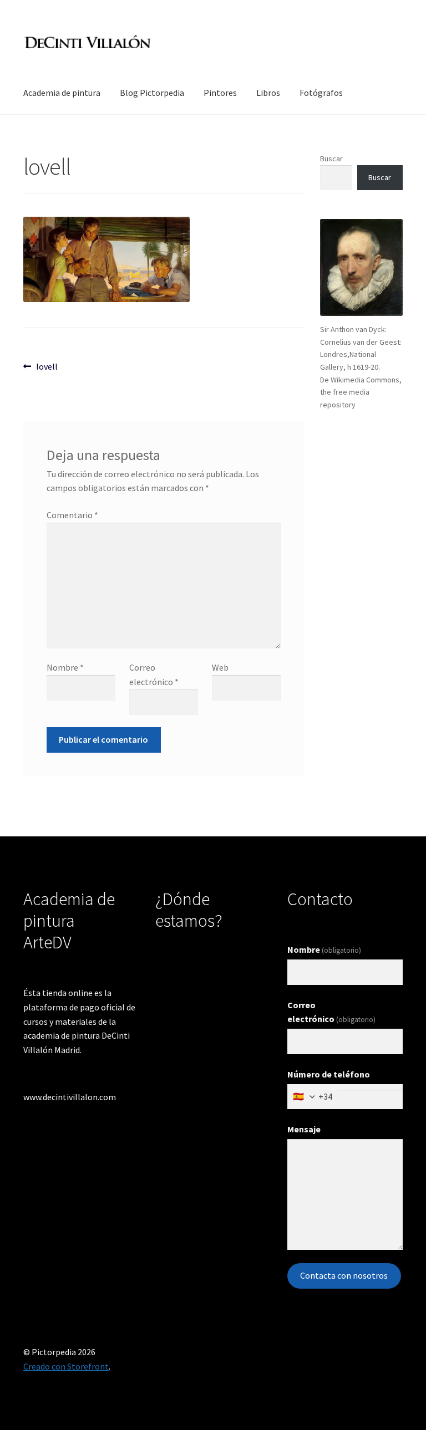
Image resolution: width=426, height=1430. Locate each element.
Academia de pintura (61, 92)
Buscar (331, 159)
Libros (268, 92)
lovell (47, 366)
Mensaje (304, 1129)
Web (220, 667)
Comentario (72, 514)
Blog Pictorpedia (152, 92)
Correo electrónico (331, 1012)
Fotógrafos (321, 92)
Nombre (65, 667)
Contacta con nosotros (344, 1275)
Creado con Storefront (66, 1366)
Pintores (220, 92)
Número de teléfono (328, 1074)
